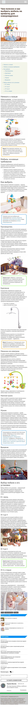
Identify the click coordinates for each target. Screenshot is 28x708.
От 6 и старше (8, 91)
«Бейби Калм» (6, 441)
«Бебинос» (13, 435)
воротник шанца (16, 219)
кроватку (14, 217)
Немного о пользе (8, 64)
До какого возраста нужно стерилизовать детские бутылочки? (12, 647)
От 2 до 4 (7, 86)
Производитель (9, 71)
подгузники (6, 219)
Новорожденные (9, 612)
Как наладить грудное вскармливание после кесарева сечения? (13, 668)
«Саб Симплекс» (13, 439)
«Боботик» (13, 441)
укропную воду (20, 441)
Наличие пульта (9, 75)
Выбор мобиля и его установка (11, 82)
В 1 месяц (7, 84)
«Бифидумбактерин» (8, 436)
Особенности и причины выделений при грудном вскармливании (12, 663)
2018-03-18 (21, 683)
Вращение (7, 80)
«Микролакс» (17, 436)
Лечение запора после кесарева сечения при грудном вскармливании (13, 642)
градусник (19, 217)
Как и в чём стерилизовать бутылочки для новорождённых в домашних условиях (10, 652)
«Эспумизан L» (21, 439)
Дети (2, 612)
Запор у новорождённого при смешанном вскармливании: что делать (10, 658)
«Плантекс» (6, 438)
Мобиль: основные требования (11, 66)
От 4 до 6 (7, 88)
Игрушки (16, 612)
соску (10, 219)
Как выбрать (7, 69)
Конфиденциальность (14, 696)
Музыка (7, 77)
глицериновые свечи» (8, 443)
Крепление (8, 73)
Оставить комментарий (14, 680)
